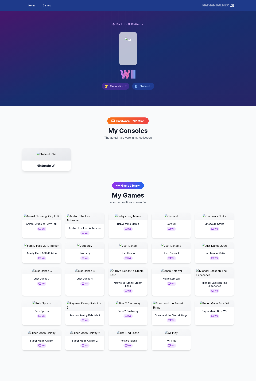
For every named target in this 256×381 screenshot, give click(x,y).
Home (32, 5)
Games (46, 5)
